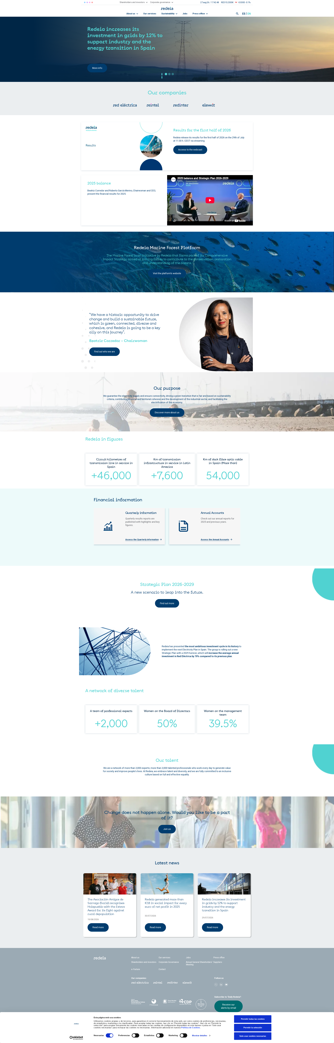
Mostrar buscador (237, 13)
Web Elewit (187, 982)
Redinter (87, 2)
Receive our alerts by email (228, 1006)
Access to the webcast (190, 149)
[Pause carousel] (162, 74)
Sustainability (168, 13)
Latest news (167, 863)
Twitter (215, 984)
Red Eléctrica (85, 2)
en (249, 13)
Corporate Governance (169, 962)
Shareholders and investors (143, 962)
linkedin (221, 984)
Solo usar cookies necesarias (252, 1036)
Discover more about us (167, 412)
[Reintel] (153, 105)
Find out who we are (104, 351)
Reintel (89, 2)
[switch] (135, 1035)
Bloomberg (201, 1004)
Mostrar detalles (199, 1035)
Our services (149, 13)
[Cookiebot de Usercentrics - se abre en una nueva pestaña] (76, 1038)
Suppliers (217, 962)
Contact (162, 969)
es (243, 13)
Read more (98, 927)
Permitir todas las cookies (253, 1019)
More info (97, 63)
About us (131, 13)
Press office (199, 13)
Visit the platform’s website (167, 273)
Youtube (226, 984)
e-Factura (135, 969)
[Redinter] (181, 105)
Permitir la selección (252, 1027)
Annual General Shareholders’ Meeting (199, 963)
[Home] (167, 8)
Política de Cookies (190, 1027)
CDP (185, 1002)
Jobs (185, 13)
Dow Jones (138, 1002)
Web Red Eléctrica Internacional (172, 982)
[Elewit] (208, 105)
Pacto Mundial (169, 1002)
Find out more (167, 603)
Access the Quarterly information (142, 539)
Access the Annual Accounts (215, 539)
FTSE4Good (154, 1002)
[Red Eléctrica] (125, 105)
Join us (167, 829)
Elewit (92, 2)
